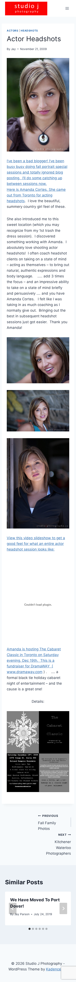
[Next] (63, 908)
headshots (29, 30)
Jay (13, 49)
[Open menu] (67, 8)
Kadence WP (57, 969)
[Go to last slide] (12, 908)
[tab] (29, 929)
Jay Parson (22, 914)
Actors (12, 30)
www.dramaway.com (24, 672)
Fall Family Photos (48, 822)
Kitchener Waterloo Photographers (58, 844)
